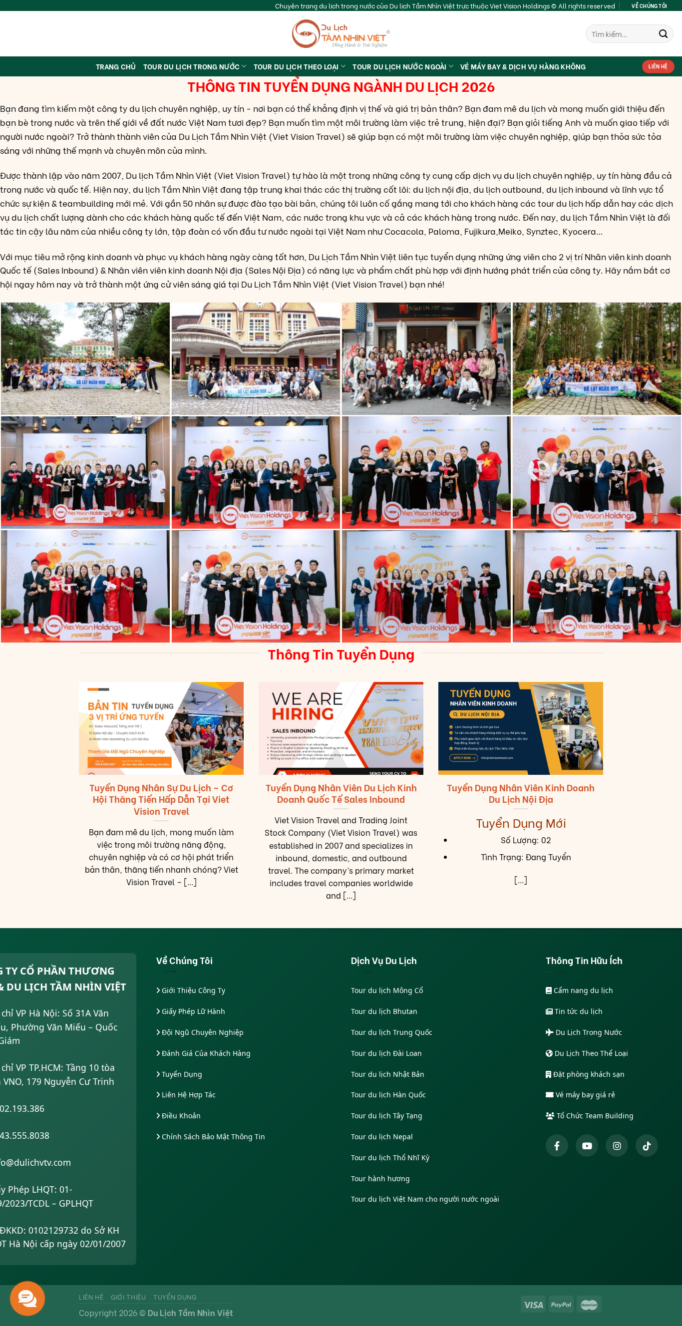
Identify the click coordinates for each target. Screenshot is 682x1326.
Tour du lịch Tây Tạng (386, 1115)
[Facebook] (557, 1145)
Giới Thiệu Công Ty (192, 990)
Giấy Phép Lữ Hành (192, 1011)
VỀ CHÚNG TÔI (649, 5)
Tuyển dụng (175, 1297)
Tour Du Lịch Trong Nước (191, 66)
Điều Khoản (180, 1115)
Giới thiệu (128, 1297)
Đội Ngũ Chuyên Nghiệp (202, 1032)
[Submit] (663, 33)
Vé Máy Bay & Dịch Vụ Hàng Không (523, 66)
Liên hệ (91, 1297)
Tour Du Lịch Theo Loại (296, 66)
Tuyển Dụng (181, 1074)
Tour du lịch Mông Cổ (387, 990)
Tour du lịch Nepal (382, 1136)
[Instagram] (617, 1145)
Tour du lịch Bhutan (384, 1011)
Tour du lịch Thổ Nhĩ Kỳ (390, 1157)
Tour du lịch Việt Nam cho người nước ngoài (425, 1199)
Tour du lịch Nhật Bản (387, 1074)
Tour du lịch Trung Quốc (391, 1032)
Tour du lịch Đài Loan (386, 1053)
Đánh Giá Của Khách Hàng (205, 1053)
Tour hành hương (380, 1178)
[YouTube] (587, 1145)
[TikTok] (647, 1145)
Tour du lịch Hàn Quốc (388, 1094)
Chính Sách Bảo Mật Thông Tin (212, 1136)
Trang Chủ (116, 66)
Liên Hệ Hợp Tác (188, 1094)
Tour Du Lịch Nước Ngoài (399, 66)
